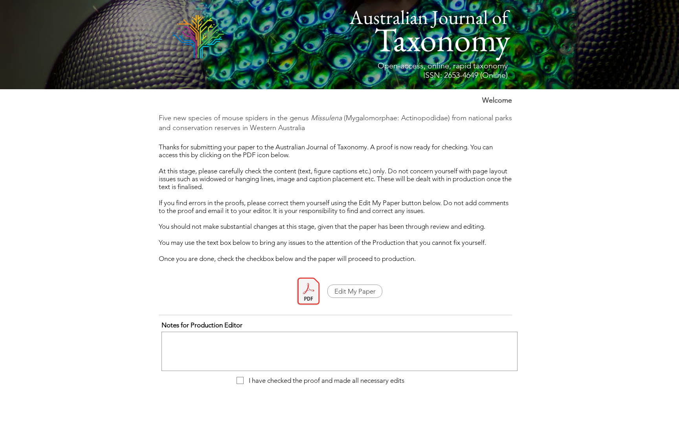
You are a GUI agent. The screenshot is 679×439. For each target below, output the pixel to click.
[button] (354, 291)
